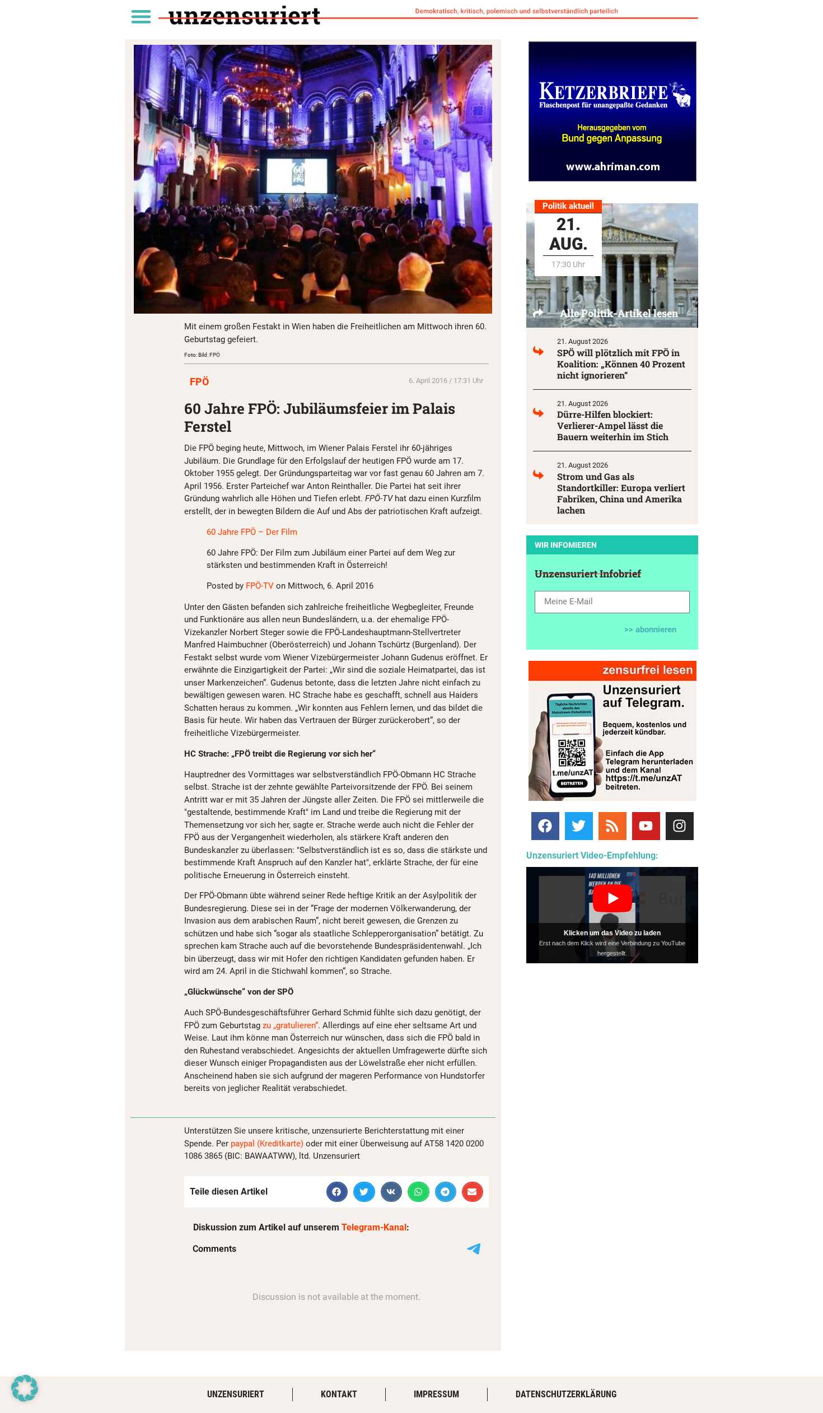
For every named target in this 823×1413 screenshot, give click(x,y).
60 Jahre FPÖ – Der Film (252, 532)
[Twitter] (579, 826)
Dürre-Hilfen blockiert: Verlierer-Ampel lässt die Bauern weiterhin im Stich (612, 425)
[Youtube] (646, 826)
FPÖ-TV (260, 586)
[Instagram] (680, 826)
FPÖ (199, 382)
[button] (141, 16)
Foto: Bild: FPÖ (202, 355)
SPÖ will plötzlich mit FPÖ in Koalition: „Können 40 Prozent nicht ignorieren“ (621, 364)
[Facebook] (545, 826)
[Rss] (612, 826)
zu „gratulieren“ (290, 1025)
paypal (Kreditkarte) (267, 1144)
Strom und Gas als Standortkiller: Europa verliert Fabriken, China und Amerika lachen (621, 493)
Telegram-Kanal (374, 1227)
